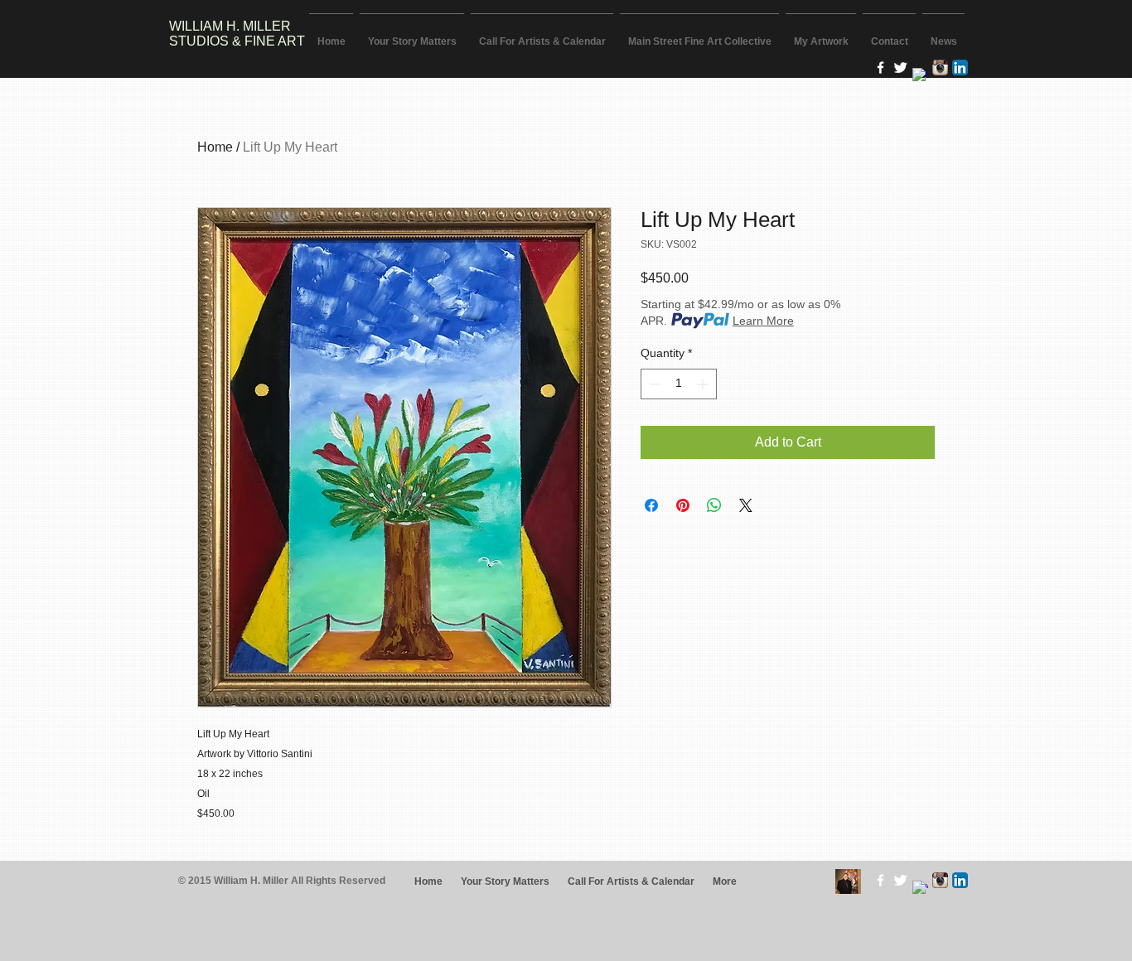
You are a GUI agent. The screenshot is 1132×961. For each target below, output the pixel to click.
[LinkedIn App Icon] (960, 67)
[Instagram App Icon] (940, 67)
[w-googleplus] (920, 76)
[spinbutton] (679, 383)
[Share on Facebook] (651, 505)
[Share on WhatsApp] (714, 505)
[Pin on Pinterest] (683, 505)
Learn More (763, 320)
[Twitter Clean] (900, 67)
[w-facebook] (880, 67)
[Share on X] (746, 505)
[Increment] (704, 383)
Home (215, 147)
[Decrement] (653, 383)
